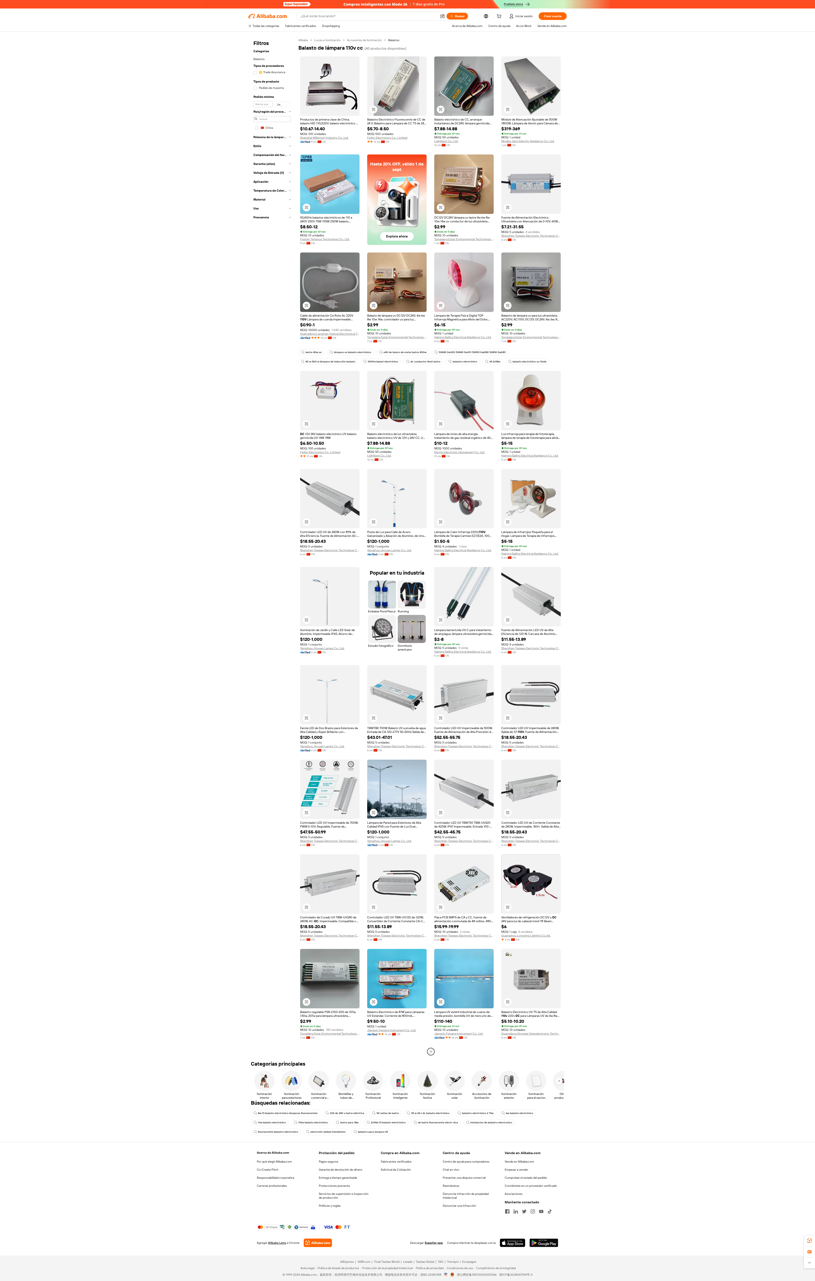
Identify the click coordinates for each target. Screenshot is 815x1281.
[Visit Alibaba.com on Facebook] (507, 1211)
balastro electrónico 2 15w (477, 1113)
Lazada (407, 1261)
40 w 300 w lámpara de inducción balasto (330, 361)
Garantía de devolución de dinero (340, 1169)
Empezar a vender (516, 1169)
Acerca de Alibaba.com (273, 1152)
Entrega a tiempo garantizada (338, 1177)
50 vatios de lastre (388, 1113)
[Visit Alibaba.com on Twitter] (524, 1211)
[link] (809, 1240)
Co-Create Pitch (267, 1169)
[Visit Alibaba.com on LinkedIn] (515, 1211)
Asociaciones (514, 1193)
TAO (440, 1261)
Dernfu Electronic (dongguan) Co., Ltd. (459, 452)
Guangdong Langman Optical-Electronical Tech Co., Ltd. (330, 333)
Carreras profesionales (272, 1185)
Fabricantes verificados (396, 1161)
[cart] (500, 16)
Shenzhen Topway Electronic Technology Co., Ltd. (531, 235)
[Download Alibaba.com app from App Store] (512, 1243)
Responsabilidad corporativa (275, 1177)
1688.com (363, 1261)
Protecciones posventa (334, 1185)
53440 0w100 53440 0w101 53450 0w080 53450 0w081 (472, 352)
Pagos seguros (328, 1161)
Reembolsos (451, 1185)
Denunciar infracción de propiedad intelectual (466, 1195)
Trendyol (452, 1261)
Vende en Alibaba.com (519, 1161)
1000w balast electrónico (383, 361)
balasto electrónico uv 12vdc (530, 361)
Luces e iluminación (327, 40)
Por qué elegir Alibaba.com (274, 1161)
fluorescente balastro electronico (278, 1131)
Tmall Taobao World (386, 1261)
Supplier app (434, 1243)
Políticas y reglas (330, 1205)
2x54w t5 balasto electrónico (388, 1122)
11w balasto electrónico (272, 1122)
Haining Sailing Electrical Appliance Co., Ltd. (462, 337)
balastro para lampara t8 (373, 1131)
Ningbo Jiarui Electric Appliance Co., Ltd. (527, 141)
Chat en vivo (451, 1169)
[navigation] (272, 546)
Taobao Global (425, 1261)
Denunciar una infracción (459, 1205)
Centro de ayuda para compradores (466, 1161)
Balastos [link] (393, 40)
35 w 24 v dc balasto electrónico (430, 1113)
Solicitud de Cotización (396, 1169)
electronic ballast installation (328, 1131)
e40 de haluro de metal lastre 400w (405, 352)
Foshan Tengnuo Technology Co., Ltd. (325, 239)
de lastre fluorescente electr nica (438, 1122)
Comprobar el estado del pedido (526, 1177)
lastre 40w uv (313, 352)
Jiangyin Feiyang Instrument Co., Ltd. (391, 1030)
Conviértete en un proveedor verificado (531, 1185)
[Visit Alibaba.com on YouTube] (541, 1211)
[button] (442, 16)
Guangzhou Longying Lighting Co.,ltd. (526, 935)
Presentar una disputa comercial (464, 1177)
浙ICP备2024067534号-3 (516, 1274)
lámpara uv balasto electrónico (352, 352)
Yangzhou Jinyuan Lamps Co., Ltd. (389, 550)
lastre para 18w (349, 1122)
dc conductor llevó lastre (425, 361)
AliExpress (347, 1261)
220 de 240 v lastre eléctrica (347, 1113)
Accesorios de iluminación (364, 40)
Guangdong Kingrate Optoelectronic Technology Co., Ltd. (531, 1033)
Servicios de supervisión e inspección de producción (343, 1195)
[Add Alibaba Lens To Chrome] (318, 1243)
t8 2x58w (494, 361)
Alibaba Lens (277, 1243)
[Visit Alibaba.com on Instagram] (532, 1211)
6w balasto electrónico (519, 1113)
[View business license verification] (446, 1275)
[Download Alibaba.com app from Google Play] (544, 1243)
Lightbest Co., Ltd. (446, 141)
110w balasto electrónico (313, 1122)
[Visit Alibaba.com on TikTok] (549, 1211)
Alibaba (303, 40)
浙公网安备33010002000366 (477, 1274)
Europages (469, 1261)
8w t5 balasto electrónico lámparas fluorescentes (288, 1113)
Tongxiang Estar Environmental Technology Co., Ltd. (464, 239)
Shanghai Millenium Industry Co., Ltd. (324, 137)
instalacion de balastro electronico (491, 1122)
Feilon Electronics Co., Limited (387, 137)
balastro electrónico (465, 361)
